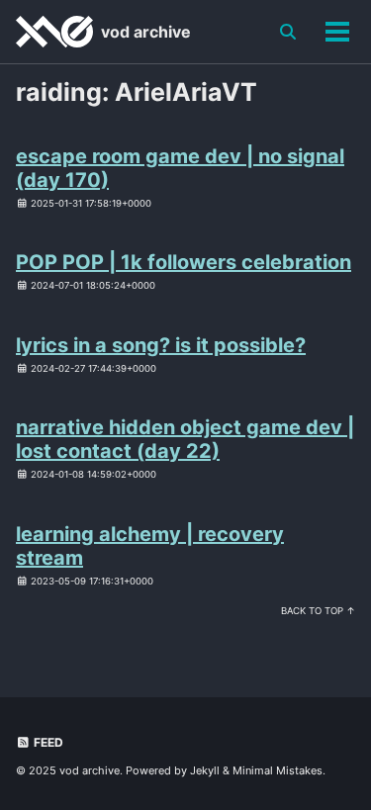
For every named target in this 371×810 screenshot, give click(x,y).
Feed (47, 742)
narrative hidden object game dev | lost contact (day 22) (185, 439)
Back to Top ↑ (318, 610)
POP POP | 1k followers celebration (183, 262)
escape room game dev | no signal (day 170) (180, 168)
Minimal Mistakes (277, 770)
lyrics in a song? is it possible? (161, 345)
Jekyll (205, 770)
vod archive (146, 32)
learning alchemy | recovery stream (150, 546)
